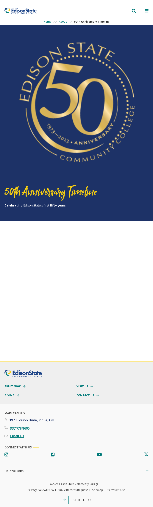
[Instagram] (6, 454)
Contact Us (85, 395)
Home (47, 21)
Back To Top (83, 500)
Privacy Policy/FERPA (41, 490)
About (63, 21)
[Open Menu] (146, 11)
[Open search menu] (133, 11)
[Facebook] (53, 454)
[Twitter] (146, 454)
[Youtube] (99, 454)
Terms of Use (116, 490)
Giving (9, 395)
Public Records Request (73, 490)
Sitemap (97, 490)
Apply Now (12, 386)
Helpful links (14, 471)
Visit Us (82, 386)
